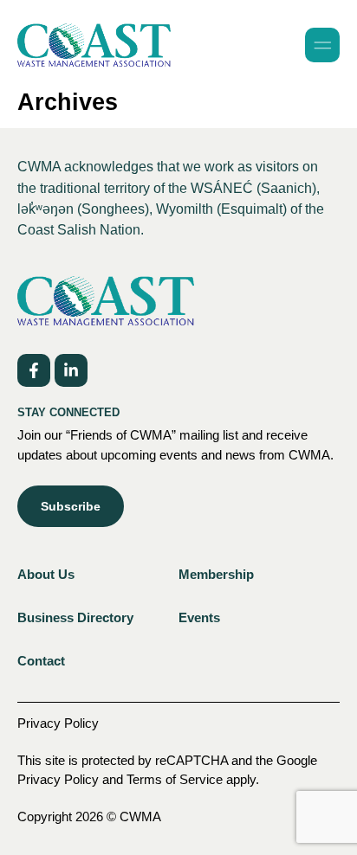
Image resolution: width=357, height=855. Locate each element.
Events (199, 617)
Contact (41, 660)
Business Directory (75, 617)
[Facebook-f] (33, 370)
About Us (46, 574)
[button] (322, 45)
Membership (216, 574)
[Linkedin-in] (71, 370)
